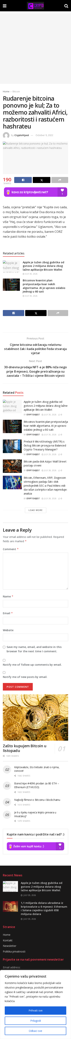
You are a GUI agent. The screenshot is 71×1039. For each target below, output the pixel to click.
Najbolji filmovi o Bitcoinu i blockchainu (37, 800)
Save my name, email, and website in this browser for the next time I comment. (34, 649)
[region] (35, 1004)
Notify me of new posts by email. (25, 677)
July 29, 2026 (49, 454)
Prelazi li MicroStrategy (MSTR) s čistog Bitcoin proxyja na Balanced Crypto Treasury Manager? (45, 445)
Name (8, 596)
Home (6, 91)
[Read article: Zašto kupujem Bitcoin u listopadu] (35, 717)
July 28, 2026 (49, 470)
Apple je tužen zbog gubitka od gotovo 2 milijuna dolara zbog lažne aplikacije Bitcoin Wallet (43, 265)
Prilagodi (35, 1020)
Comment (11, 549)
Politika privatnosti (14, 951)
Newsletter (9, 946)
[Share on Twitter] (41, 180)
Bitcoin (16, 91)
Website (8, 630)
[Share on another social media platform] (59, 180)
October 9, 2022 (44, 135)
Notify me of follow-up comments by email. (32, 664)
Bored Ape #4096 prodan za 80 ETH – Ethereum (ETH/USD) (36, 785)
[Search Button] (66, 5)
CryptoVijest (21, 135)
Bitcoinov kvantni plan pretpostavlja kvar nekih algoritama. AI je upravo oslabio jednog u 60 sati (44, 286)
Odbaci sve (35, 1031)
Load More (36, 510)
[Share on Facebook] (23, 180)
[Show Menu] (4, 5)
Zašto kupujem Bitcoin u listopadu (24, 748)
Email (8, 613)
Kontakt (7, 940)
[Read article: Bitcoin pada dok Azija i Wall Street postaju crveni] (12, 466)
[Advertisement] (35, 48)
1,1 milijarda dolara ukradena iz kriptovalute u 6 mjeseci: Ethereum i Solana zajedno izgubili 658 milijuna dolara (44, 908)
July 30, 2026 (30, 274)
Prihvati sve (36, 1010)
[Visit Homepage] (35, 5)
